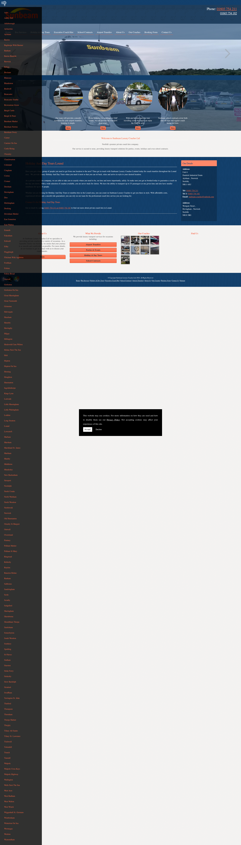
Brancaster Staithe (11, 99)
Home (78, 280)
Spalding (7, 649)
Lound (6, 426)
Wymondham (9, 839)
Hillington (8, 339)
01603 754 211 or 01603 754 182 (57, 207)
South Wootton (10, 638)
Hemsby (7, 322)
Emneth (7, 230)
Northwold (8, 507)
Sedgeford (8, 605)
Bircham (7, 72)
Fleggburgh (8, 252)
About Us (120, 32)
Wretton (7, 834)
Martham (7, 453)
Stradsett (7, 687)
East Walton (9, 224)
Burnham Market (11, 121)
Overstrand (8, 534)
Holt (6, 355)
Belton (6, 67)
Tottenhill (8, 747)
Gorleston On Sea (11, 290)
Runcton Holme (10, 573)
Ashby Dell (8, 18)
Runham (7, 578)
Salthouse (8, 583)
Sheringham (9, 611)
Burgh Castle (9, 110)
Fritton (7, 268)
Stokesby (7, 676)
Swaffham (8, 692)
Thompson (8, 709)
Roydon (7, 567)
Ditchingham (9, 203)
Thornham (8, 714)
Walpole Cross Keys (12, 768)
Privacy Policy (113, 419)
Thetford (7, 703)
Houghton (8, 377)
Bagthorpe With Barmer (13, 45)
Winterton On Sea (11, 823)
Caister (7, 137)
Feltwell (7, 241)
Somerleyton (9, 632)
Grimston (8, 306)
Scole (6, 594)
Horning (7, 371)
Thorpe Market (10, 719)
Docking (7, 208)
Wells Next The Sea (12, 785)
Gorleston (8, 284)
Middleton (8, 464)
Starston (7, 665)
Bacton (7, 39)
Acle (6, 12)
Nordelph (8, 486)
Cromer (7, 181)
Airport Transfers (104, 32)
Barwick (7, 61)
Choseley (7, 154)
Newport (7, 480)
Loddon (7, 415)
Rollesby (7, 562)
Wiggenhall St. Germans (14, 812)
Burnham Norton (11, 126)
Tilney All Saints (11, 730)
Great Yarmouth (10, 301)
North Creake (9, 491)
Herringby (8, 328)
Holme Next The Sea (12, 349)
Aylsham (7, 34)
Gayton (7, 279)
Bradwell (7, 88)
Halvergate (8, 311)
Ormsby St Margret (12, 524)
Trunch (7, 752)
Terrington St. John (12, 698)
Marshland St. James (12, 447)
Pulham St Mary (10, 551)
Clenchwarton (9, 159)
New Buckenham (11, 475)
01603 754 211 (227, 8)
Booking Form (150, 32)
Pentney (7, 540)
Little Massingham (11, 404)
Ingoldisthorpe (10, 388)
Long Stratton (9, 420)
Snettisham (8, 627)
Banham (7, 50)
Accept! (88, 429)
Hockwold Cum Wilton (13, 344)
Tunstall (7, 758)
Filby (6, 246)
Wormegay (8, 828)
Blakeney (7, 77)
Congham (8, 170)
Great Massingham (11, 295)
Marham (7, 437)
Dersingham (9, 192)
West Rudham (9, 796)
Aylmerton (8, 28)
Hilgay (6, 333)
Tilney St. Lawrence (12, 736)
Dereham (7, 186)
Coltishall (8, 165)
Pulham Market (10, 545)
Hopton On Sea (10, 366)
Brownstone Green (11, 105)
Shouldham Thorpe (11, 622)
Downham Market (11, 213)
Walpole (7, 763)
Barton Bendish (10, 56)
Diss (6, 197)
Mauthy (7, 458)
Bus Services (85, 280)
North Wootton (10, 502)
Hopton (7, 360)
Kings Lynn (8, 393)
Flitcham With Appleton (13, 257)
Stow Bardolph (10, 681)
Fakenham (8, 235)
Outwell (7, 529)
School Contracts (85, 32)
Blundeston (8, 83)
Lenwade (7, 398)
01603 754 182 (228, 13)
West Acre (8, 790)
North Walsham (10, 496)
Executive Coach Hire (63, 32)
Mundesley (8, 469)
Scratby (7, 600)
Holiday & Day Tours (97, 280)
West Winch (9, 807)
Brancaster (8, 94)
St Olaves (8, 654)
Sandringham (9, 589)
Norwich (7, 513)
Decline (99, 429)
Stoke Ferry (9, 670)
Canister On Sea (10, 143)
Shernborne (8, 616)
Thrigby (7, 725)
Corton (7, 175)
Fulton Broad (9, 273)
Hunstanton (8, 382)
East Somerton (10, 219)
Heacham (7, 317)
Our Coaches (134, 32)
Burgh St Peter (10, 116)
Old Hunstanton (10, 518)
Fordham (7, 262)
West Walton (9, 801)
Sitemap (182, 280)
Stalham (7, 660)
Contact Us (167, 32)
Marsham (7, 442)
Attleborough (9, 23)
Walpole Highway (11, 774)
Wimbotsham (9, 817)
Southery (7, 643)
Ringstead (8, 556)
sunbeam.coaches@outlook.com (201, 196)
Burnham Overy (10, 132)
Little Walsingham (11, 409)
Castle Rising (9, 148)
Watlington (8, 779)
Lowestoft (8, 431)
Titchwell (8, 741)
